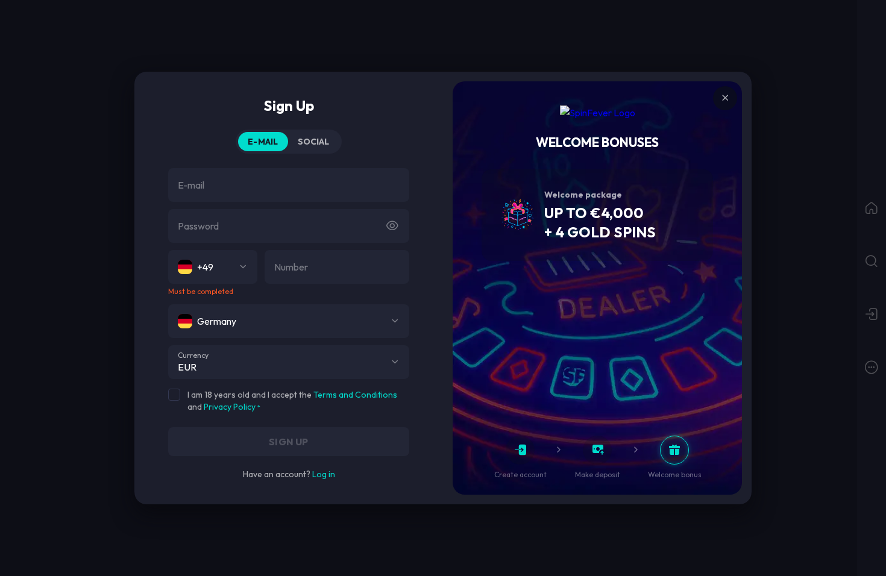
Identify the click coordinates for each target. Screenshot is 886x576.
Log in (323, 474)
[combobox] (212, 267)
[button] (395, 362)
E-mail (263, 141)
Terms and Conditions (355, 394)
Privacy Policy (230, 406)
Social (314, 141)
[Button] (392, 226)
